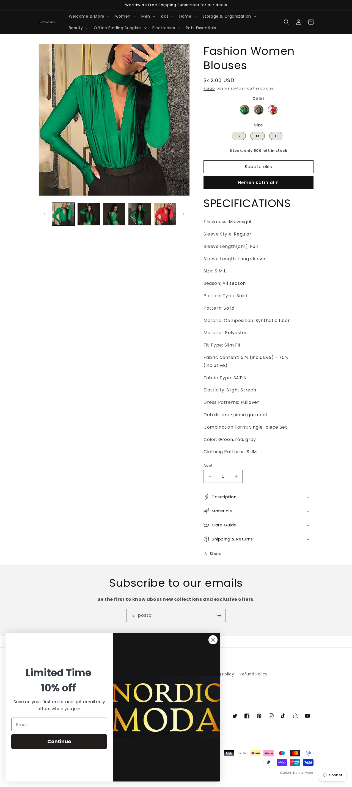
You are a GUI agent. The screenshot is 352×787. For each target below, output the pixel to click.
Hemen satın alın (258, 182)
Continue (59, 741)
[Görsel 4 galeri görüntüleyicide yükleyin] (88, 214)
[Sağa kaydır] (184, 214)
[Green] (244, 110)
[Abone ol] (219, 615)
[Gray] (258, 110)
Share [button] (216, 553)
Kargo (209, 88)
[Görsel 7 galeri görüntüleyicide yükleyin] (165, 214)
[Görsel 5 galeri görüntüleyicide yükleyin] (114, 214)
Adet (208, 465)
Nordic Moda (303, 773)
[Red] (272, 110)
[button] (88, 16)
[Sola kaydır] (44, 214)
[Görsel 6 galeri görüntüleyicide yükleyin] (139, 214)
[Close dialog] (213, 640)
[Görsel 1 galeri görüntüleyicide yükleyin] (63, 214)
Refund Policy (254, 674)
